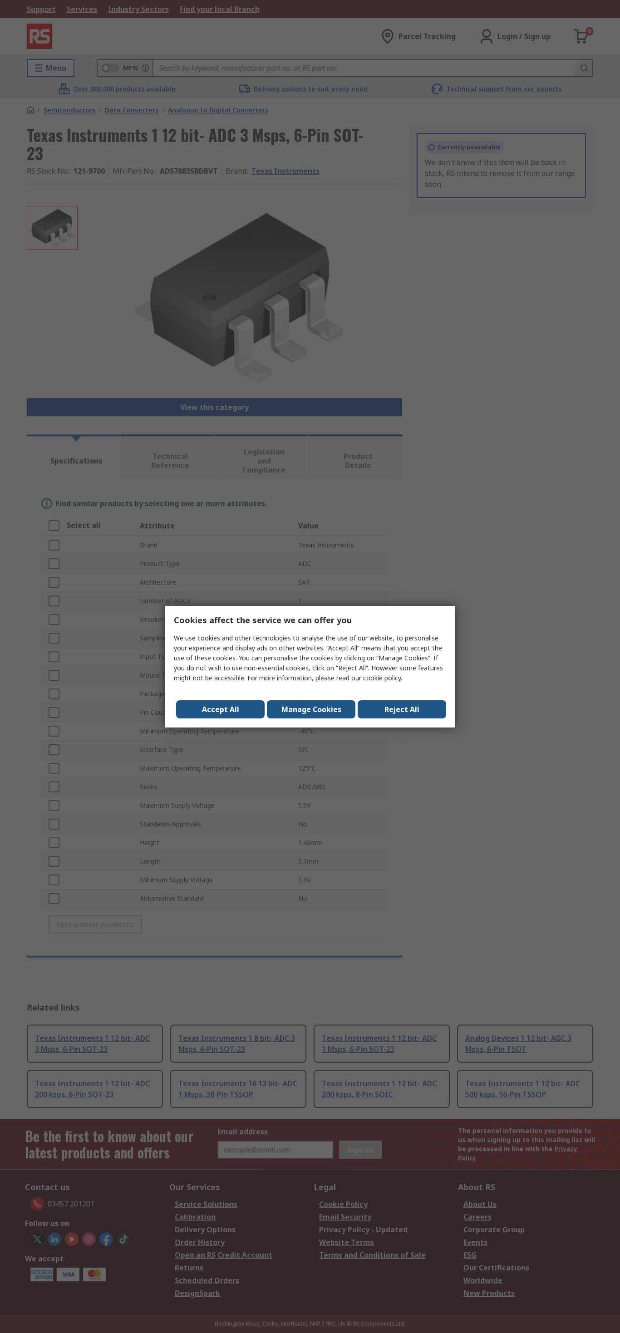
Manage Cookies (311, 709)
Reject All (401, 709)
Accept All (220, 709)
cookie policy (382, 678)
